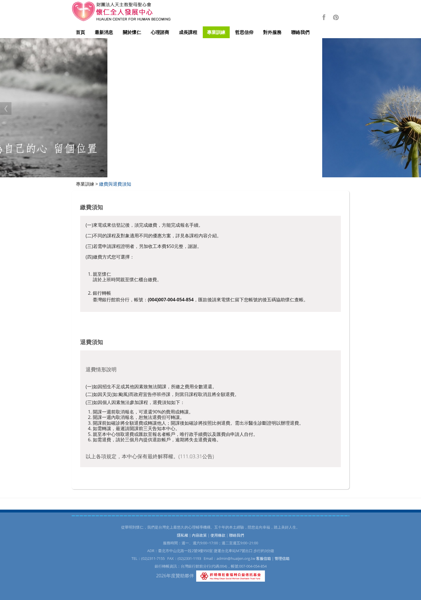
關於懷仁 (132, 32)
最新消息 (104, 32)
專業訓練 (216, 32)
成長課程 (188, 32)
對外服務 (272, 32)
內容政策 (199, 535)
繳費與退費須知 (115, 184)
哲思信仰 (244, 32)
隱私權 (182, 535)
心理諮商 (160, 32)
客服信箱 (263, 558)
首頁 (80, 32)
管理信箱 (282, 558)
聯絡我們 (300, 32)
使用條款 (217, 535)
